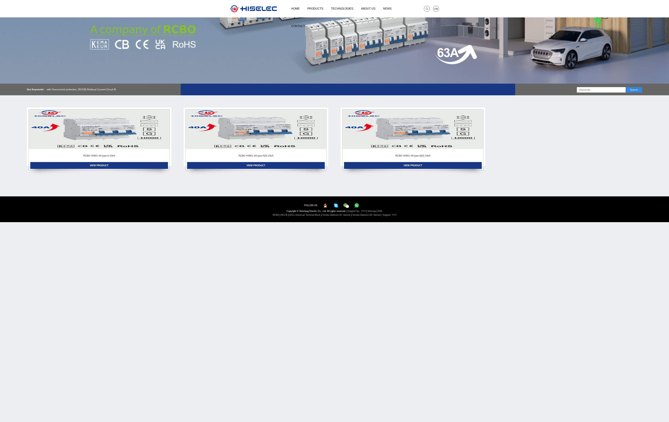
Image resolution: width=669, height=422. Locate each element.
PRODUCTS (315, 8)
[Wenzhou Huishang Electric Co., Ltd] (253, 9)
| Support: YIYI (389, 215)
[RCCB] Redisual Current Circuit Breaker (89, 89)
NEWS (387, 8)
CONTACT (298, 26)
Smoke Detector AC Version (336, 215)
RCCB (284, 215)
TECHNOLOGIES (342, 8)
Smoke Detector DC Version (366, 215)
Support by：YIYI (357, 211)
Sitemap (372, 211)
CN (436, 8)
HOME (295, 8)
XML (380, 211)
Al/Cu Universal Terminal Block (304, 215)
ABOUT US (368, 8)
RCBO (276, 215)
